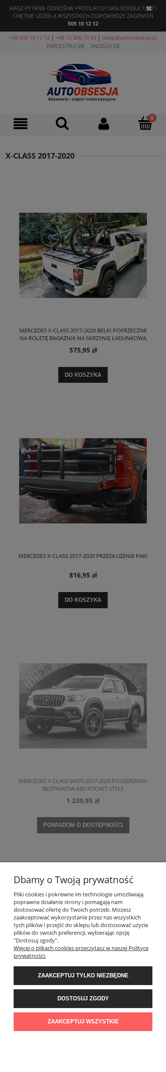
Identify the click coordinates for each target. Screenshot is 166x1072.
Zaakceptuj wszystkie (83, 1021)
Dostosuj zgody (83, 998)
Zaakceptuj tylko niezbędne (83, 975)
